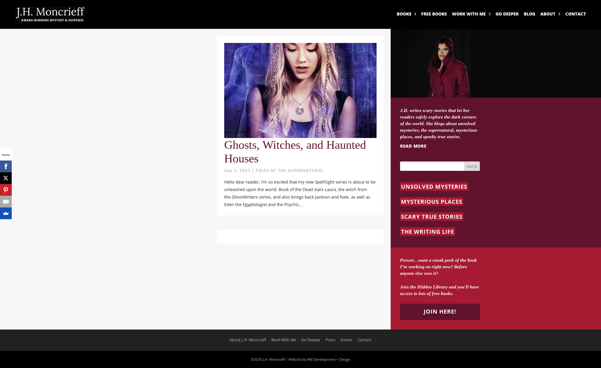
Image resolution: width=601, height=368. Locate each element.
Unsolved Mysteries (434, 186)
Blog (529, 14)
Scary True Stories (431, 216)
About (547, 14)
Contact (575, 14)
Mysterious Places (431, 201)
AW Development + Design (329, 359)
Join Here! (440, 311)
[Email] (6, 201)
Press (330, 340)
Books (404, 14)
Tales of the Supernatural (289, 170)
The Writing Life (427, 231)
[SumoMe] (6, 213)
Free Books (434, 14)
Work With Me (469, 14)
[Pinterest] (6, 190)
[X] (6, 178)
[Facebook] (6, 166)
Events (346, 340)
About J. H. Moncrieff (248, 340)
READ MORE (413, 146)
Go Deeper (507, 14)
